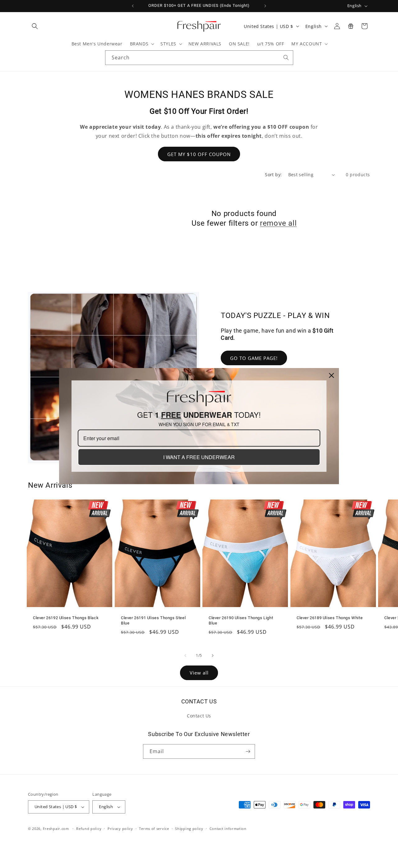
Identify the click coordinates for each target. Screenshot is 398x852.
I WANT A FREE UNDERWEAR (199, 457)
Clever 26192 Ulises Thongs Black (66, 617)
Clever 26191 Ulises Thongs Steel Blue (153, 620)
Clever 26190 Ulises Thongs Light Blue (241, 620)
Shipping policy (189, 828)
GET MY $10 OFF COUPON (199, 154)
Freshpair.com (56, 828)
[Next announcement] (265, 6)
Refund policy (88, 828)
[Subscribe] (248, 751)
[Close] (331, 375)
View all (199, 673)
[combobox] (199, 58)
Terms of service (154, 828)
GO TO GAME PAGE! (254, 358)
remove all (278, 223)
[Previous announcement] (133, 6)
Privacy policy (120, 828)
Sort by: (273, 174)
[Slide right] (213, 655)
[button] (35, 26)
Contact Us (199, 716)
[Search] (286, 57)
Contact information (228, 828)
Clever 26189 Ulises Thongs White (330, 617)
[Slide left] (185, 655)
